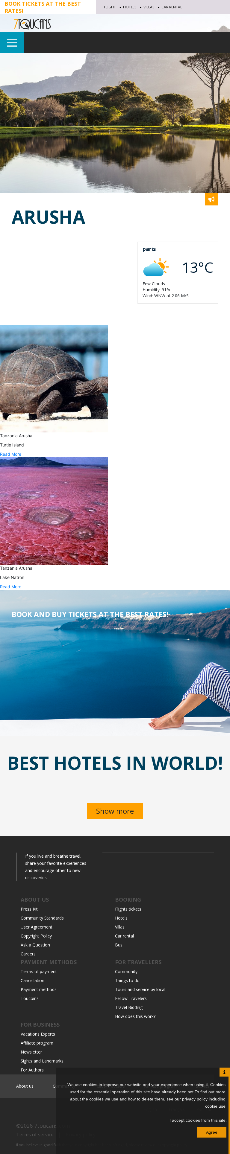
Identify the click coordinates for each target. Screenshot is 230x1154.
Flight (110, 7)
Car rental (171, 7)
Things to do (127, 980)
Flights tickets (128, 909)
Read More (10, 454)
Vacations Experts (38, 1034)
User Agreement (36, 927)
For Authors (32, 1070)
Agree (211, 1132)
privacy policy (195, 1099)
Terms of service (35, 1134)
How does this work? (135, 1016)
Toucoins (30, 998)
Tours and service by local (140, 989)
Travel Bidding (129, 1007)
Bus (118, 945)
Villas (148, 7)
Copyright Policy (36, 936)
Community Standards (42, 918)
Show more (115, 811)
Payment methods (39, 989)
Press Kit (29, 909)
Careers (28, 954)
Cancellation (32, 980)
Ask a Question (35, 945)
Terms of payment (39, 971)
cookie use (215, 1106)
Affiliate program (37, 1043)
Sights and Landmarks (42, 1061)
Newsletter (31, 1052)
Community (126, 971)
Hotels (129, 7)
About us (25, 1086)
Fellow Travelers (131, 998)
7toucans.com (52, 1125)
